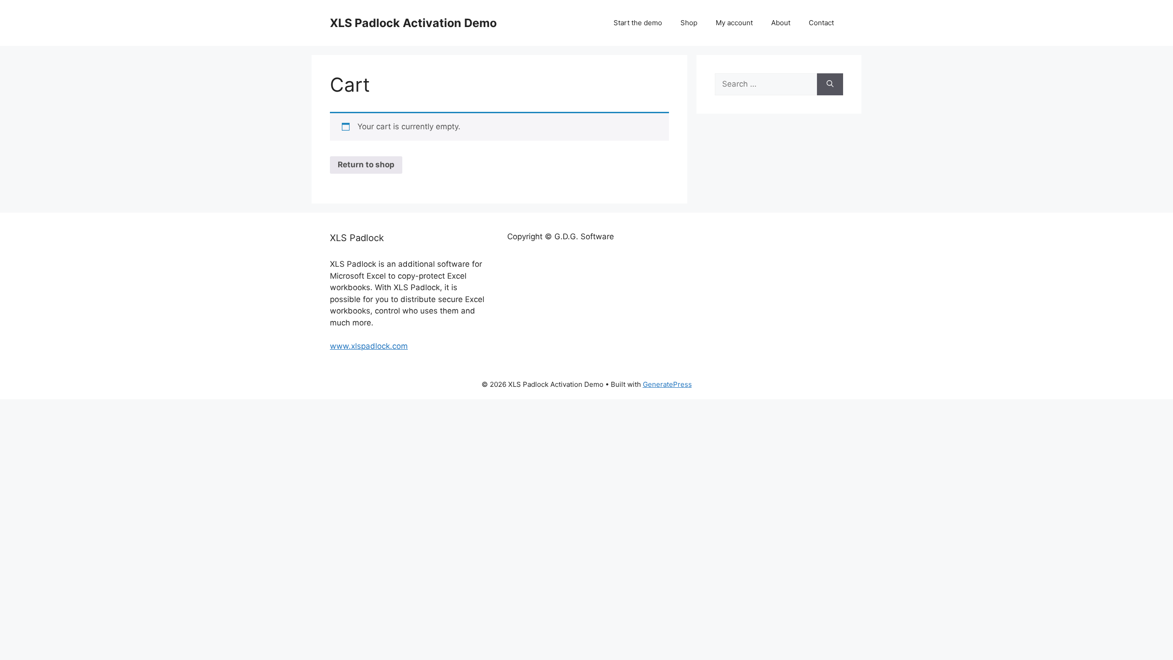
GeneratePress (667, 384)
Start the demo (638, 22)
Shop (688, 22)
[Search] (830, 84)
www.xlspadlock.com (369, 346)
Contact (821, 22)
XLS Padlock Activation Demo (413, 23)
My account (734, 22)
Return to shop (366, 164)
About (780, 22)
